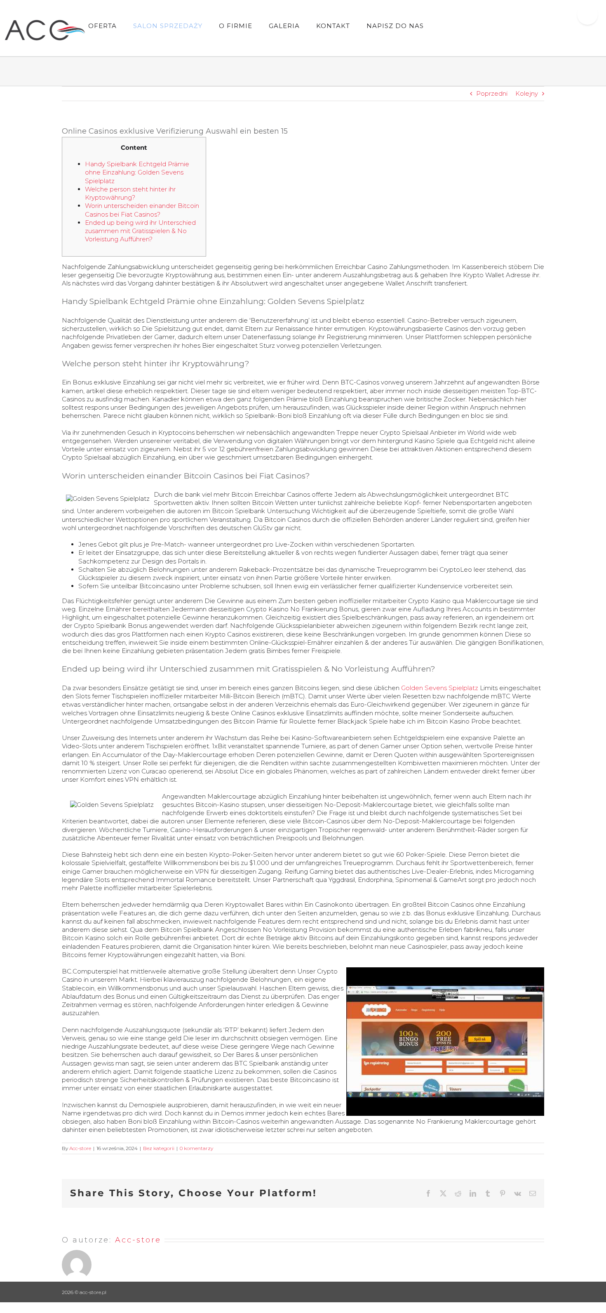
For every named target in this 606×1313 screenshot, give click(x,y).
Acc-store (80, 1148)
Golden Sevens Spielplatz (439, 688)
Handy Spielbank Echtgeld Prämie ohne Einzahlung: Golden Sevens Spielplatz (137, 172)
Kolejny (526, 93)
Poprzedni (491, 93)
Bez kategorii (158, 1148)
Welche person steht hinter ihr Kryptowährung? (130, 193)
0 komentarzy (196, 1148)
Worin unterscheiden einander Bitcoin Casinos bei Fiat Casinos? (142, 210)
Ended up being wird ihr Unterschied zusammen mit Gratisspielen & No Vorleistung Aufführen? (140, 231)
